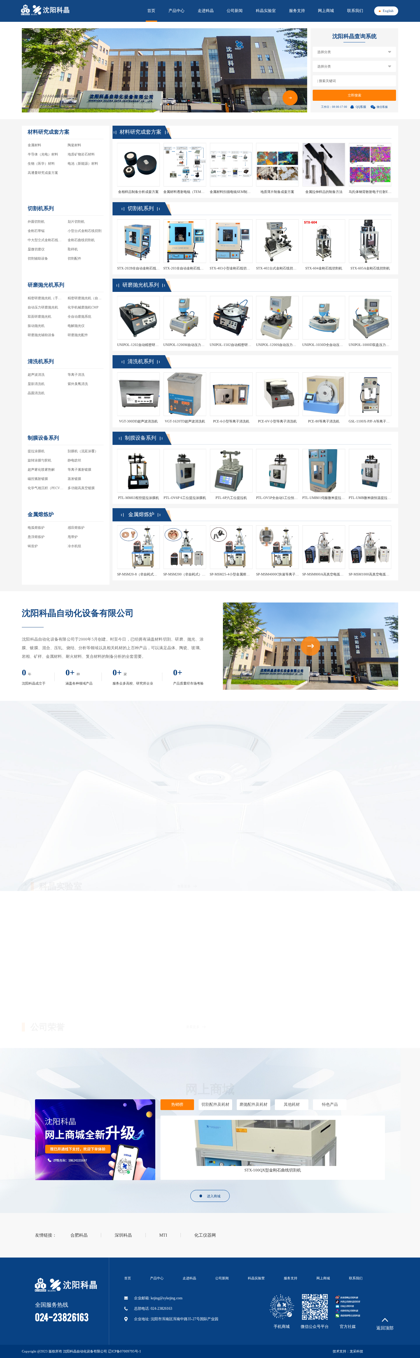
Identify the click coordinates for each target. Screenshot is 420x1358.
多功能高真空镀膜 (81, 488)
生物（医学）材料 (41, 163)
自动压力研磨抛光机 (43, 307)
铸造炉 (33, 546)
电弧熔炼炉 (36, 527)
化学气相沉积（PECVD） (47, 488)
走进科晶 (206, 11)
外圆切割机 (36, 221)
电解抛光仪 (76, 326)
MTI (163, 1235)
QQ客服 (361, 106)
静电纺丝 (74, 460)
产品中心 (176, 11)
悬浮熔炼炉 (36, 537)
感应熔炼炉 (76, 527)
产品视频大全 (178, 756)
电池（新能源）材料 (83, 163)
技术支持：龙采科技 (348, 1351)
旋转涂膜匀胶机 (39, 460)
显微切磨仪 (36, 249)
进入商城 (213, 1196)
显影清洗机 (36, 384)
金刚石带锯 (36, 231)
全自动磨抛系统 (79, 316)
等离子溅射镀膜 (79, 469)
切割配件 (74, 258)
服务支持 (297, 11)
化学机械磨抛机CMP (83, 307)
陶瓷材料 (74, 145)
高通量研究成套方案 (43, 173)
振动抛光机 (36, 326)
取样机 (73, 249)
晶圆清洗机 (36, 393)
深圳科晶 (123, 1235)
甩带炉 (73, 537)
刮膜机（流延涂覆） (83, 451)
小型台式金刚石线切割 (84, 231)
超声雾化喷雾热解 (41, 469)
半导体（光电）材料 (43, 154)
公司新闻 (235, 11)
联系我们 (355, 11)
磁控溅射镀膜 (38, 479)
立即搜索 (354, 95)
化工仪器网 (205, 1235)
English (388, 11)
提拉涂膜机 (36, 451)
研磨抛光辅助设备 (41, 335)
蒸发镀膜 (74, 479)
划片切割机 (76, 221)
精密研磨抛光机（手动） (46, 298)
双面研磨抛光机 (39, 316)
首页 (151, 11)
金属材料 (34, 145)
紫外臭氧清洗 (78, 384)
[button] (290, 97)
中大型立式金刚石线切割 (46, 240)
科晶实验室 (266, 11)
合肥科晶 (79, 1235)
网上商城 (326, 11)
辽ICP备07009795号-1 (124, 1351)
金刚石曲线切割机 (81, 240)
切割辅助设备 (38, 258)
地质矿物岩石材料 (81, 154)
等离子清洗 (76, 374)
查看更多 (184, 730)
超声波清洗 (36, 374)
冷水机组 (74, 546)
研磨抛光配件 (78, 335)
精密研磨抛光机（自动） (86, 298)
